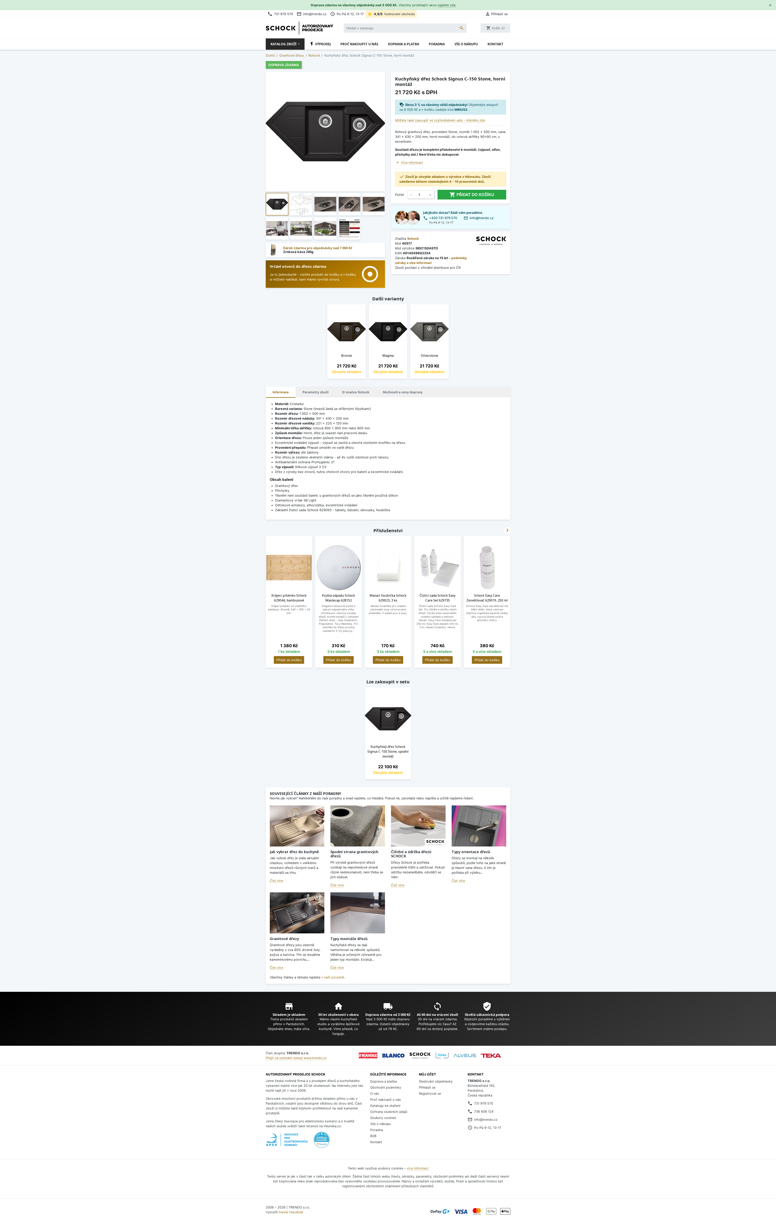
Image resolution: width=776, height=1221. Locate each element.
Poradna (437, 44)
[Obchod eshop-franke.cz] (368, 1055)
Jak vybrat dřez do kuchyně (294, 851)
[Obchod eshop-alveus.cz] (465, 1055)
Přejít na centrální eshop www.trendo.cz (296, 1058)
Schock (413, 238)
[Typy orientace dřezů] (479, 825)
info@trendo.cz (312, 14)
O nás (374, 1093)
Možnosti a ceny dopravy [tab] (403, 392)
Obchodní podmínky (385, 1087)
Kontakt (495, 44)
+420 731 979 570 (443, 218)
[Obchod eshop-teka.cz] (491, 1055)
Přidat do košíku (471, 195)
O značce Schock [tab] (355, 392)
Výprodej (320, 44)
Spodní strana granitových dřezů (354, 854)
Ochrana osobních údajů (388, 1112)
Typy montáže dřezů (349, 938)
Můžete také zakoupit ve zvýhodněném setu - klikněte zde (440, 120)
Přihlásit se (427, 1087)
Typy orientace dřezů (471, 851)
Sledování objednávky (436, 1081)
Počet (399, 195)
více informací (417, 1168)
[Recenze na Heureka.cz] (322, 1142)
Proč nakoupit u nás (359, 44)
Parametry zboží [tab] (315, 392)
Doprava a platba (403, 44)
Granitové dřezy (284, 938)
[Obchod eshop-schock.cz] (420, 1055)
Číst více (276, 881)
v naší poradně (332, 977)
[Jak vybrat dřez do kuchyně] (297, 825)
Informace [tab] (281, 392)
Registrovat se (430, 1093)
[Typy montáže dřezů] (357, 912)
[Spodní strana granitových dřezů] (357, 825)
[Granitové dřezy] (297, 912)
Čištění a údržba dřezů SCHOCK (411, 854)
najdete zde (446, 5)
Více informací (412, 162)
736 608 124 (483, 1111)
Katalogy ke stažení (385, 1106)
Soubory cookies (383, 1118)
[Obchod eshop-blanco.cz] (393, 1055)
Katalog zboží (284, 44)
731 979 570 (280, 14)
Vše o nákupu (466, 44)
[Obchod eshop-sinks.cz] (442, 1055)
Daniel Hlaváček (291, 1212)
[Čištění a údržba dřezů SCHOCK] (418, 825)
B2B (373, 1136)
